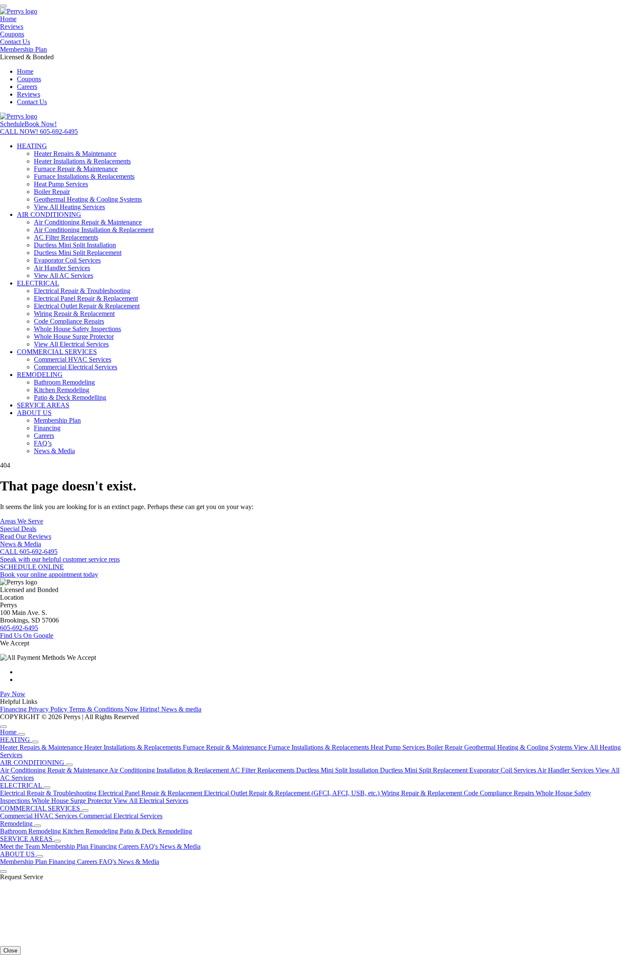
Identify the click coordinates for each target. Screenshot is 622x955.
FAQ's (150, 846)
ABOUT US (34, 412)
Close (10, 950)
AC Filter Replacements (66, 237)
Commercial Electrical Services (75, 367)
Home (8, 18)
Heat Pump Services (61, 184)
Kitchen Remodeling (61, 389)
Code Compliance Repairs (69, 321)
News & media (181, 709)
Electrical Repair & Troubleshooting (82, 290)
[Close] (3, 726)
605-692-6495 (19, 627)
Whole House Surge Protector (74, 336)
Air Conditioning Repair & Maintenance (88, 222)
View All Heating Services (69, 206)
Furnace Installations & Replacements (84, 176)
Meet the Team (20, 846)
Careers (27, 86)
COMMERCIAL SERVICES (57, 351)
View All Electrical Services (71, 344)
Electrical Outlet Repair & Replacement (87, 306)
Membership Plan (23, 49)
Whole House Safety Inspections (77, 328)
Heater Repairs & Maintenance (75, 153)
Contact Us (15, 41)
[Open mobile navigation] (3, 6)
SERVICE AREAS (43, 405)
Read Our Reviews (25, 536)
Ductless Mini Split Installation (75, 245)
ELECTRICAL (38, 283)
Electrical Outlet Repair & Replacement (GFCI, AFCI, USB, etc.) (292, 793)
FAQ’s (43, 443)
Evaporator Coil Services (67, 260)
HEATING (32, 145)
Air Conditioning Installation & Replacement (94, 229)
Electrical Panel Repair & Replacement (86, 298)
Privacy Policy (48, 709)
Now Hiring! (143, 709)
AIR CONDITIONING (49, 214)
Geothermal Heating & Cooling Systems (88, 199)
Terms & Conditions (97, 709)
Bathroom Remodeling (64, 382)
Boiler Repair (52, 191)
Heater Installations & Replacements (82, 161)
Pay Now (12, 694)
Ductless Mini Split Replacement (77, 252)
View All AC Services (63, 275)
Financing (47, 428)
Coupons (12, 34)
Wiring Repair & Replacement (74, 313)
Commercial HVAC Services (72, 359)
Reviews (11, 26)
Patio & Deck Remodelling (70, 397)
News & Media (54, 450)
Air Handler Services (62, 267)
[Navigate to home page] (18, 11)
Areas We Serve (21, 521)
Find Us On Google (26, 635)
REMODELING (40, 374)
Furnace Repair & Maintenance (76, 168)
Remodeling (17, 823)
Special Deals (18, 528)
